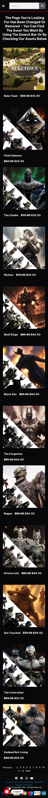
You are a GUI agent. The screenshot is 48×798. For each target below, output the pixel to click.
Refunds (38, 782)
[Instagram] (26, 778)
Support (19, 785)
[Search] (42, 6)
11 (19, 770)
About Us (28, 785)
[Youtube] (31, 778)
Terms (16, 782)
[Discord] (16, 778)
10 (43, 767)
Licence (8, 782)
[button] (3, 6)
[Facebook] (21, 778)
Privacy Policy (27, 782)
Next (28, 770)
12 (23, 770)
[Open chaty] (7, 791)
